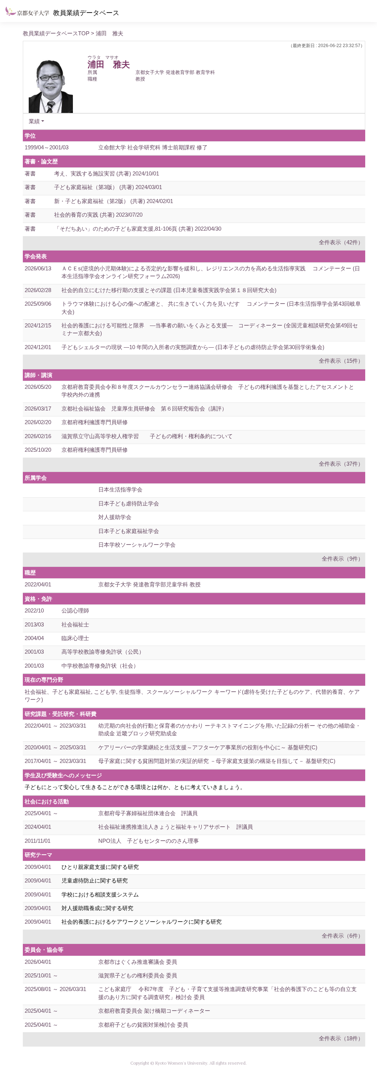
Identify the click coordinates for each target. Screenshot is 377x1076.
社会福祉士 (75, 624)
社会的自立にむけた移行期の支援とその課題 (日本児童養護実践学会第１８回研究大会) (168, 290)
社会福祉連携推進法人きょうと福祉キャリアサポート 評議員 (175, 827)
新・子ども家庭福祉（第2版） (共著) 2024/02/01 (113, 201)
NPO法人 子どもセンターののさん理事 (148, 841)
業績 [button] (34, 121)
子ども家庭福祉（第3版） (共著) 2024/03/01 (108, 187)
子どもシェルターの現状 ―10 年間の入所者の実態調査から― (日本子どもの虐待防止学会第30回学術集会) (192, 347)
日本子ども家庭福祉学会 (128, 531)
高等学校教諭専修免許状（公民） (102, 652)
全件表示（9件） (342, 558)
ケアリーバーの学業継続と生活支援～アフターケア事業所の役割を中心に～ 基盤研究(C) (207, 747)
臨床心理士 (75, 638)
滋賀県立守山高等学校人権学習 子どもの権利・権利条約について (147, 436)
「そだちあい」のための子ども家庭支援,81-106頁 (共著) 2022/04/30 (137, 229)
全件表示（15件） (341, 361)
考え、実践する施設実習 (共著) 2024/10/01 (106, 173)
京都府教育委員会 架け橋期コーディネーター (154, 1011)
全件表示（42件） (341, 242)
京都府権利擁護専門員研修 (94, 422)
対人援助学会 (114, 517)
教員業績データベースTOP (56, 33)
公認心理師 (75, 610)
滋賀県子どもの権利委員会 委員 (137, 975)
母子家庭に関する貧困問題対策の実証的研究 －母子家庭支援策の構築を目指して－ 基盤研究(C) (216, 761)
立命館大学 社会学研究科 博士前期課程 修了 (153, 147)
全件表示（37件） (341, 464)
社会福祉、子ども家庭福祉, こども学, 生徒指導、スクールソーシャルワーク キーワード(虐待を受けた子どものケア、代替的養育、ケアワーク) (192, 696)
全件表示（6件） (342, 936)
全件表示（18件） (341, 1038)
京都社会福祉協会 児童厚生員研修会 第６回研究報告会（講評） (144, 408)
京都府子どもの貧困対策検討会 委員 (143, 1025)
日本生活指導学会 (120, 489)
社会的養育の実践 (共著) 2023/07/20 (98, 215)
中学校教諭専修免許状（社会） (100, 666)
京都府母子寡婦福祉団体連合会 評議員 (148, 813)
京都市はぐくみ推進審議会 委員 (137, 962)
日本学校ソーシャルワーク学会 (137, 544)
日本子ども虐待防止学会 (128, 503)
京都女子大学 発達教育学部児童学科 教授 (149, 584)
